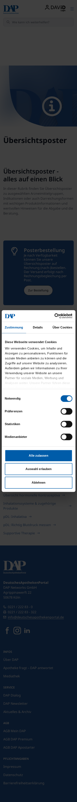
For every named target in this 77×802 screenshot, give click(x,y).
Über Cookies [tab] (62, 327)
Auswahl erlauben (38, 469)
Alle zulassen (38, 455)
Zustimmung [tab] (14, 327)
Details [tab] (38, 327)
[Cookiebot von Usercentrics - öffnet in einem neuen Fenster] (54, 316)
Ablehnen (39, 482)
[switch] (66, 411)
